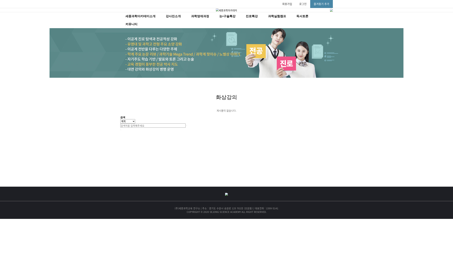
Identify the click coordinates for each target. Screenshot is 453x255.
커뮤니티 (131, 24)
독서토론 (302, 16)
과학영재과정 (200, 16)
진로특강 (252, 16)
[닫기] (120, 129)
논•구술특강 (227, 16)
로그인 (303, 4)
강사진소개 (173, 16)
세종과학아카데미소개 (140, 16)
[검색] (186, 125)
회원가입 (287, 4)
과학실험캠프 (277, 16)
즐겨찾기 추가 (321, 4)
